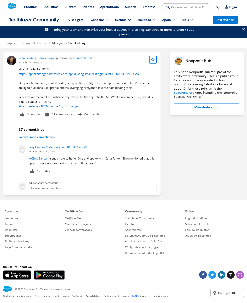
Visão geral (76, 20)
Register (145, 30)
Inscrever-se (225, 20)
